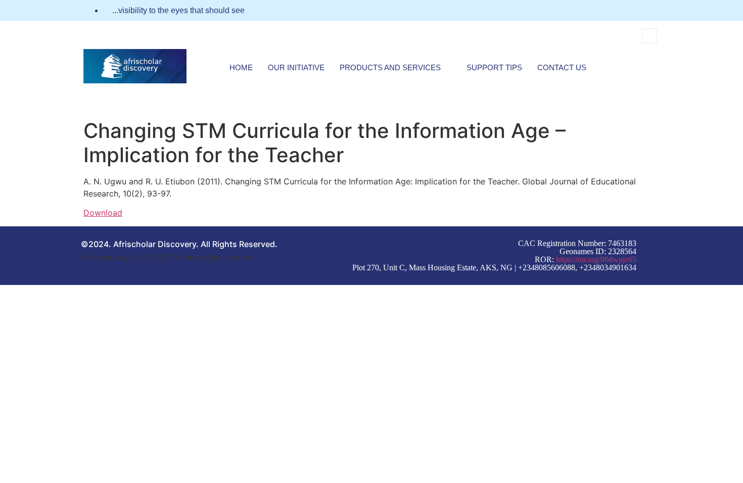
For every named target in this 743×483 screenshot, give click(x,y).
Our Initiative (296, 67)
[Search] (638, 77)
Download (102, 213)
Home (241, 67)
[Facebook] (638, 11)
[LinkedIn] (657, 11)
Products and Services (390, 67)
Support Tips (494, 67)
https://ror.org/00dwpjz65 (596, 259)
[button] (649, 35)
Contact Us (561, 67)
